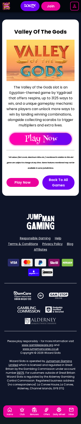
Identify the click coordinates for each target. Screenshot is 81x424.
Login (30, 6)
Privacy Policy (52, 244)
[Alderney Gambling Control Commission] (40, 321)
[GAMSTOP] (58, 296)
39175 (20, 373)
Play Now (22, 182)
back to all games (58, 182)
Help (58, 238)
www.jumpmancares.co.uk (41, 349)
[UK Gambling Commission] (28, 310)
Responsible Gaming (35, 238)
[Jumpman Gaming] (40, 228)
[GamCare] (22, 295)
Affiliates (40, 249)
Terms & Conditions (23, 244)
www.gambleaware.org (37, 345)
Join (50, 6)
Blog (70, 244)
